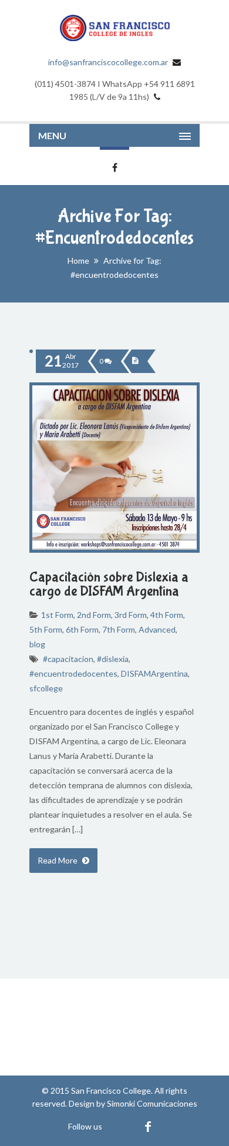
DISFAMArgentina (154, 673)
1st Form (57, 615)
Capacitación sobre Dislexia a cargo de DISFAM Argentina (108, 584)
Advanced (157, 629)
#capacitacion (68, 659)
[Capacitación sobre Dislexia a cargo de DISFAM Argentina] (135, 361)
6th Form (82, 629)
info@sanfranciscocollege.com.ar (108, 62)
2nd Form (94, 615)
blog (37, 644)
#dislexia (113, 659)
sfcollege (46, 688)
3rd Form (130, 615)
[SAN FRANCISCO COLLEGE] (114, 28)
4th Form (166, 615)
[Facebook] (147, 1126)
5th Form (45, 629)
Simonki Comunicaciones (152, 1103)
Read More (58, 860)
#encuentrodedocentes (73, 673)
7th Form (118, 629)
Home (78, 261)
